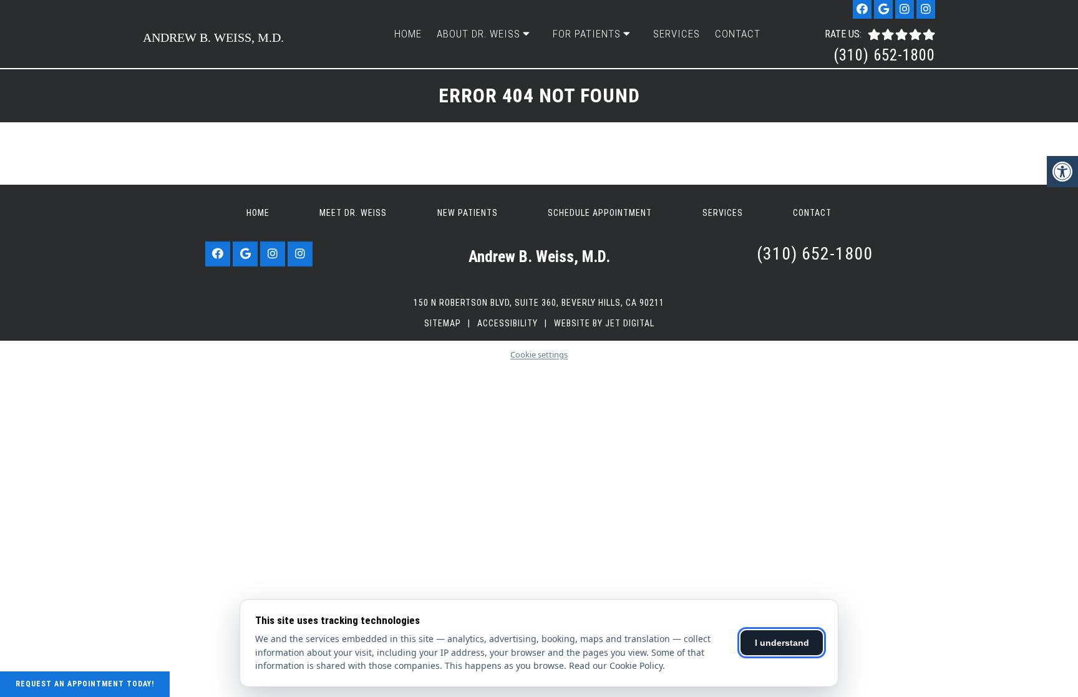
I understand (782, 643)
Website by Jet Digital (604, 323)
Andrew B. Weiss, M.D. (213, 37)
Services (676, 33)
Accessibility (507, 323)
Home (408, 33)
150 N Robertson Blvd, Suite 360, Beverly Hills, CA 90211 (539, 303)
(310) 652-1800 (884, 55)
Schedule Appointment (600, 213)
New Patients (467, 213)
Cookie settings (539, 354)
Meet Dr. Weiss (353, 213)
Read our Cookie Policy (616, 665)
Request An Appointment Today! (85, 684)
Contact (737, 33)
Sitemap (442, 323)
